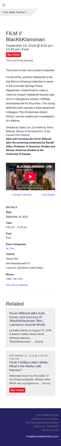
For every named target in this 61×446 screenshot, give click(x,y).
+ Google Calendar (21, 194)
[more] (39, 341)
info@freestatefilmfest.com (42, 436)
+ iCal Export (48, 194)
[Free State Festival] (4, 4)
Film (12, 248)
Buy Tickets (13, 54)
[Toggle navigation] (53, 4)
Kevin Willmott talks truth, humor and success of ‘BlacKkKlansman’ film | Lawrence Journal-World (27, 318)
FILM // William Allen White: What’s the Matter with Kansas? (28, 366)
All (7, 248)
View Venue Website (17, 285)
